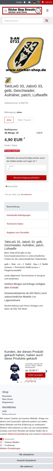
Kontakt (19, 2)
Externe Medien (12, 442)
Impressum (47, 434)
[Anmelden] (25, 2)
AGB (4, 411)
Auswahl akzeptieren (26, 460)
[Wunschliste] (39, 2)
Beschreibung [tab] (13, 206)
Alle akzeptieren (26, 454)
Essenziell (9, 439)
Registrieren (8, 402)
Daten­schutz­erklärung (18, 434)
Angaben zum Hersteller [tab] (18, 232)
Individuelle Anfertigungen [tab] (19, 215)
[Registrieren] (29, 2)
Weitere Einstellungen (10, 448)
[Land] (34, 2)
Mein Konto (7, 399)
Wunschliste (12, 186)
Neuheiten (7, 396)
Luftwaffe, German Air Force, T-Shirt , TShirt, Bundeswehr (34, 365)
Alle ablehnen (26, 466)
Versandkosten (26, 194)
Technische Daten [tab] (15, 224)
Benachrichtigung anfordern (26, 177)
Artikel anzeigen (35, 375)
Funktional (9, 445)
